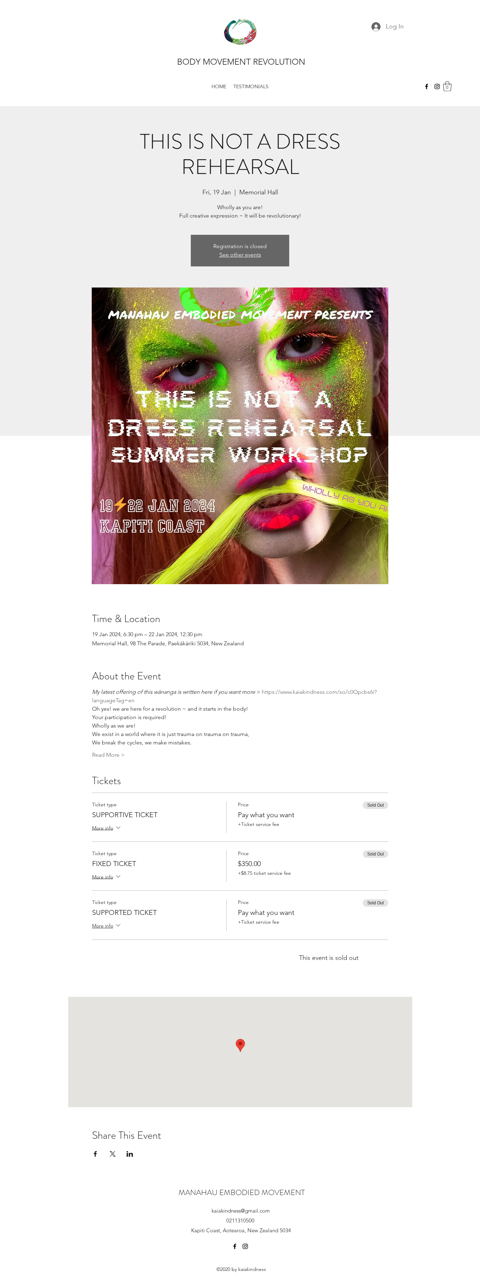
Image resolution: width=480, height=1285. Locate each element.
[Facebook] (426, 86)
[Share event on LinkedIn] (130, 1154)
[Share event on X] (112, 1154)
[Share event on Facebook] (95, 1154)
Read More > (108, 754)
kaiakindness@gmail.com (241, 1210)
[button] (447, 86)
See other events (240, 254)
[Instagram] (437, 86)
